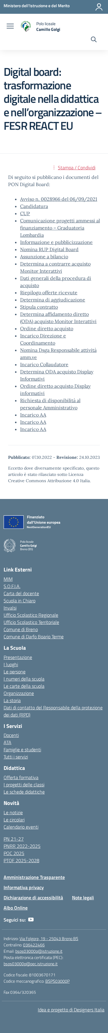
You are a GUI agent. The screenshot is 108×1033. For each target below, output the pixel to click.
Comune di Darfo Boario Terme (34, 636)
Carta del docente (21, 593)
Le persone (15, 671)
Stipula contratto (39, 307)
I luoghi (11, 664)
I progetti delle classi (24, 784)
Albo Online (16, 907)
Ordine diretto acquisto (46, 328)
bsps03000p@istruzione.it (38, 951)
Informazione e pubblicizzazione (56, 242)
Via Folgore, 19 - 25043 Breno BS (49, 938)
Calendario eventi (21, 826)
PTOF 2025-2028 (21, 860)
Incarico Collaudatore (44, 364)
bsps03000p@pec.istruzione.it (31, 963)
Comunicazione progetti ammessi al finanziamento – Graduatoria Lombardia (60, 228)
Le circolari (14, 819)
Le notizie (13, 812)
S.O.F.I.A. (12, 586)
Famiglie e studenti (22, 749)
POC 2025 (14, 853)
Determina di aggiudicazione (52, 300)
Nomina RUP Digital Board (49, 249)
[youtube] (31, 919)
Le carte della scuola (24, 686)
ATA (7, 742)
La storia (12, 700)
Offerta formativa (21, 777)
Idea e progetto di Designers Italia (71, 1009)
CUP (25, 213)
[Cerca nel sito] (93, 40)
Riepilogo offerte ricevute (48, 292)
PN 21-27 (14, 838)
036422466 (34, 945)
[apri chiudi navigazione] (10, 26)
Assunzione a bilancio (44, 257)
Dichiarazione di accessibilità (33, 897)
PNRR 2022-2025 (22, 846)
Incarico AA (33, 415)
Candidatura (34, 206)
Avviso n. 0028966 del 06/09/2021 (58, 199)
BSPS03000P (57, 981)
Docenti (11, 735)
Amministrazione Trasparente (34, 877)
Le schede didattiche (24, 791)
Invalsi (10, 607)
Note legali (83, 897)
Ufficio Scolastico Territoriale (31, 622)
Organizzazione (19, 693)
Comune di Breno (21, 629)
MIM (8, 579)
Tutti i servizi (16, 756)
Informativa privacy (24, 887)
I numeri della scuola (24, 678)
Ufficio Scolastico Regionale (31, 615)
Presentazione (18, 657)
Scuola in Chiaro (19, 600)
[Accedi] (99, 7)
